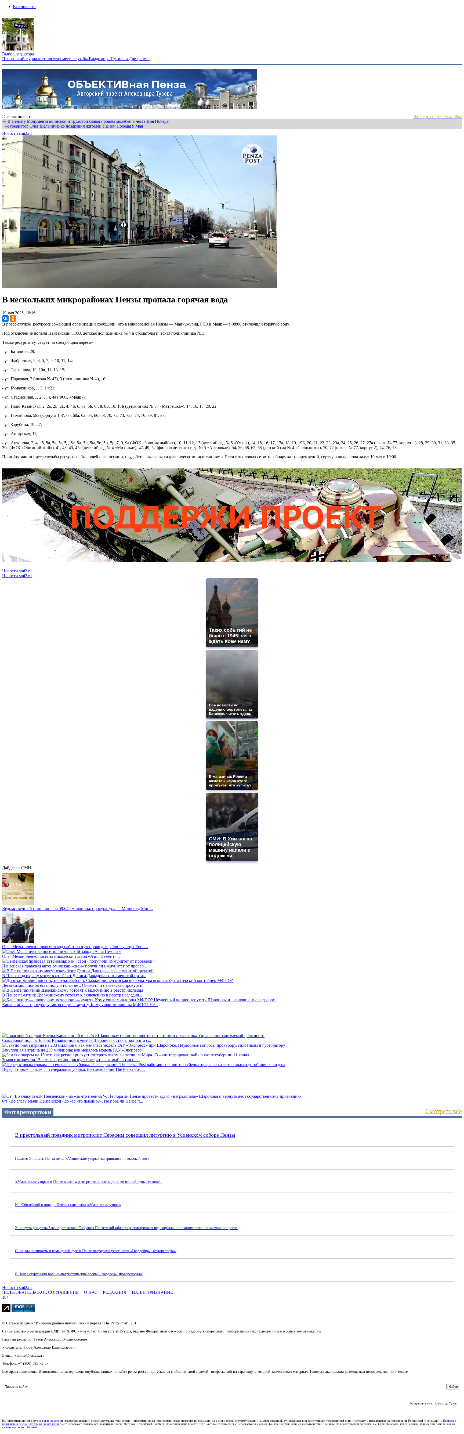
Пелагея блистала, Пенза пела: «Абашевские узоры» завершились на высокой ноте (82, 1159)
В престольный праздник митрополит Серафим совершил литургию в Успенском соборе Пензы (125, 1135)
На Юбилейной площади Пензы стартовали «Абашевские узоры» (68, 1205)
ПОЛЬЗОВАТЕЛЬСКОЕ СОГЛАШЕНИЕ (40, 1292)
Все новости (24, 6)
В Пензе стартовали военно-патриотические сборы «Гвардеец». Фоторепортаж (79, 1274)
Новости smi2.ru (17, 133)
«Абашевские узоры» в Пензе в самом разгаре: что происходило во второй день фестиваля (88, 1182)
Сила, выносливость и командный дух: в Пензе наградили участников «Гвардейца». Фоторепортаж (95, 1251)
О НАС (90, 1292)
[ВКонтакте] (5, 318)
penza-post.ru (50, 1420)
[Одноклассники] (13, 318)
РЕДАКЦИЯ (114, 1292)
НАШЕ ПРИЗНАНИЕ (152, 1292)
